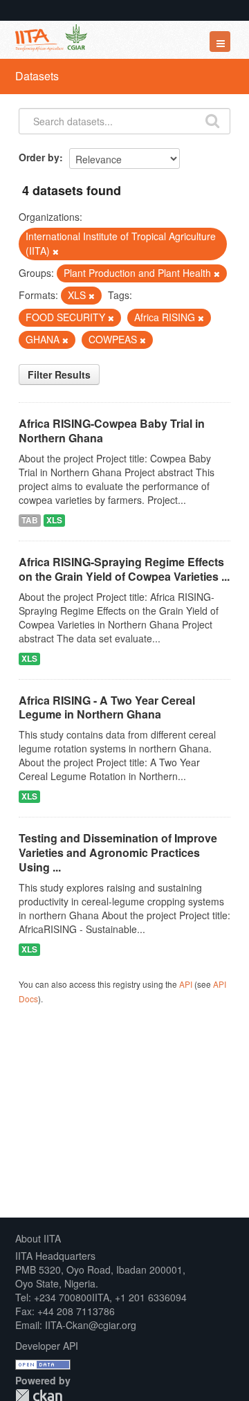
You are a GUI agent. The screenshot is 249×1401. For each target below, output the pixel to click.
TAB (29, 520)
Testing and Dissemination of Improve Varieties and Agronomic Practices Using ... (118, 852)
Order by (39, 157)
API (185, 984)
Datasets (37, 76)
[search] (212, 120)
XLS (54, 520)
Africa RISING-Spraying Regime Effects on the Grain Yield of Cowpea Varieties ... (124, 569)
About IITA (38, 1238)
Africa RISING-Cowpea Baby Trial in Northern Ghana (112, 430)
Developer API (46, 1346)
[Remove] (56, 251)
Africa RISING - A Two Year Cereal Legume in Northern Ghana (107, 707)
